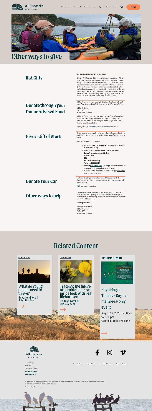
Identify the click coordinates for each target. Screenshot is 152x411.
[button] (122, 7)
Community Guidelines (121, 364)
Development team (96, 166)
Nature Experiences (66, 7)
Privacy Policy (91, 364)
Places (108, 7)
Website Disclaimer (77, 364)
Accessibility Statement (105, 364)
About (114, 7)
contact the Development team (95, 127)
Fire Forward (78, 7)
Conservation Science (90, 7)
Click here (80, 186)
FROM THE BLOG (24, 258)
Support (101, 7)
